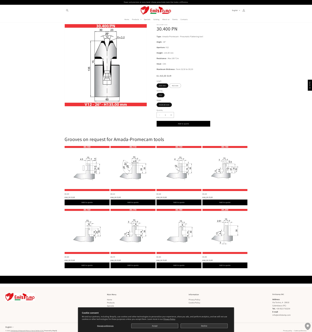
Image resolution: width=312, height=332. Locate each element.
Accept (154, 326)
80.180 (158, 257)
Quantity (160, 110)
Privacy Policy (169, 319)
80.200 (204, 257)
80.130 (158, 194)
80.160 (67, 257)
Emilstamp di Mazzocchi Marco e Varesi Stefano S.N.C (27, 331)
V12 (160, 95)
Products (111, 302)
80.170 (113, 257)
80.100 (67, 194)
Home (109, 299)
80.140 (204, 194)
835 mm (162, 86)
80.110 (113, 194)
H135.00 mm (164, 105)
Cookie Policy (194, 302)
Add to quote (87, 202)
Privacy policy (287, 331)
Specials (110, 305)
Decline (204, 326)
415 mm (175, 86)
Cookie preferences (300, 331)
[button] (67, 10)
